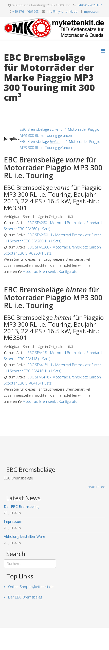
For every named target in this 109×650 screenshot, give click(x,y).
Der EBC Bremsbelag (24, 597)
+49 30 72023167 (89, 5)
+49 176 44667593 (25, 11)
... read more (94, 486)
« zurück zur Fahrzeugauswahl (28, 108)
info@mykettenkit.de (62, 11)
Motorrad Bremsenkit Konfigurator (51, 271)
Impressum (91, 11)
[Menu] (103, 51)
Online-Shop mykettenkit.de (30, 586)
